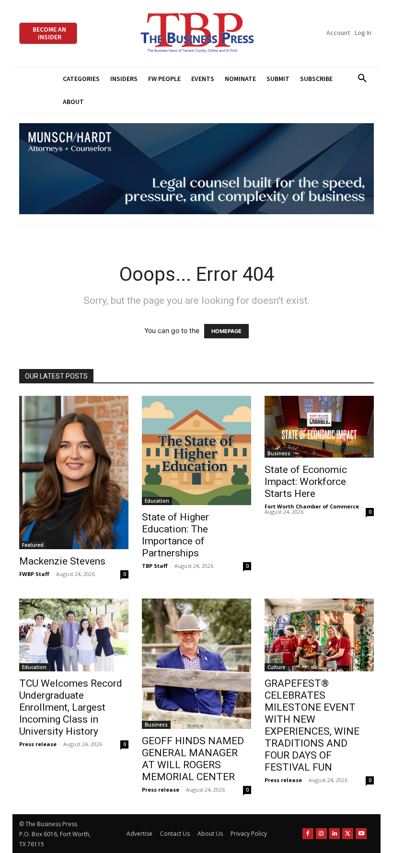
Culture (276, 667)
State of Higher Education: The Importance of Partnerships (175, 535)
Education (157, 500)
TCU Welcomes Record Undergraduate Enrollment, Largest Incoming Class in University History (70, 707)
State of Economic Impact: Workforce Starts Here (306, 481)
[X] (347, 833)
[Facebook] (307, 833)
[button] (362, 78)
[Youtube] (361, 833)
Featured (33, 545)
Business (278, 453)
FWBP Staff (34, 573)
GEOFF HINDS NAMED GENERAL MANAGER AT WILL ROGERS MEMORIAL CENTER (193, 759)
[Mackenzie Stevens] (73, 472)
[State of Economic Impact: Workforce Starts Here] (319, 426)
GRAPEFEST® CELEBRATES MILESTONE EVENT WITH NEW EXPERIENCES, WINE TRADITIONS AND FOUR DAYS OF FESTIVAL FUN (312, 725)
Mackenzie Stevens (62, 561)
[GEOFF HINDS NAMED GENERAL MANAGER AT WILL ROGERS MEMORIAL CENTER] (196, 664)
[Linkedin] (334, 833)
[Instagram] (321, 833)
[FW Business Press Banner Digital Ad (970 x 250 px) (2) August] (196, 169)
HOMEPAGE (226, 331)
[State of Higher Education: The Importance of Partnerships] (196, 450)
